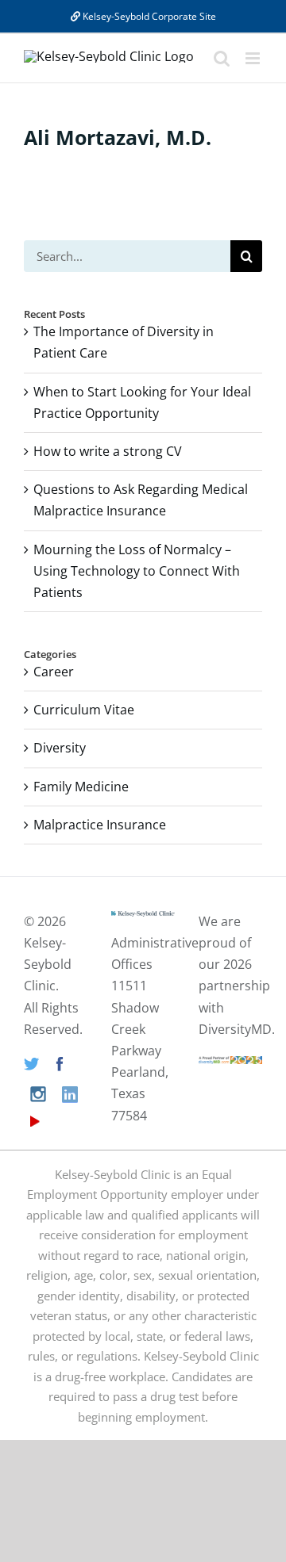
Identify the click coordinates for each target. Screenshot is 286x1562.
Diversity (59, 747)
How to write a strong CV (107, 451)
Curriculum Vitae (83, 709)
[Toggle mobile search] (222, 58)
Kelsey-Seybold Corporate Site (148, 16)
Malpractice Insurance (99, 824)
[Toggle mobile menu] (253, 58)
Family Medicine (81, 786)
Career (53, 671)
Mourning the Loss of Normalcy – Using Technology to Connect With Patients (136, 571)
